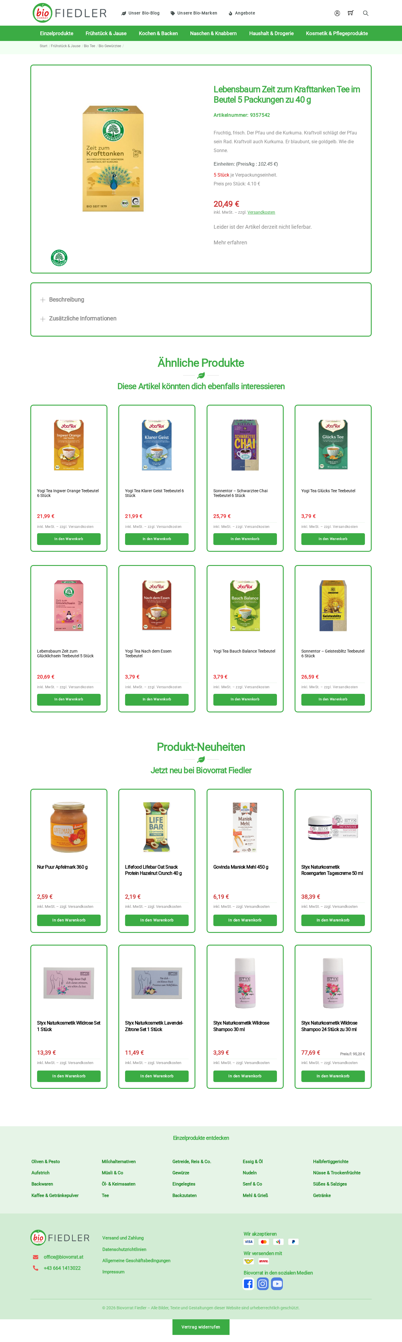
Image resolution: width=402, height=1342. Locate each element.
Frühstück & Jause (106, 33)
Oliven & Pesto (45, 1161)
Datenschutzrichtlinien (124, 1249)
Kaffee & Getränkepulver (55, 1195)
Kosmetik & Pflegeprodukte (337, 33)
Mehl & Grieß (255, 1195)
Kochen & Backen (158, 33)
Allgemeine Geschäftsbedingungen (136, 1260)
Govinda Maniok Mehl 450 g (240, 867)
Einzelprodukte (56, 33)
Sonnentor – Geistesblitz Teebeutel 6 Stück (332, 653)
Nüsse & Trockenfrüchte (337, 1172)
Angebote (245, 13)
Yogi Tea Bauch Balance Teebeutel (244, 651)
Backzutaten (184, 1195)
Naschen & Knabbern (213, 33)
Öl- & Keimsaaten (118, 1184)
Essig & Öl (253, 1161)
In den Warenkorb (68, 920)
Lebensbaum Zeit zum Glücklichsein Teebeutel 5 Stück (65, 653)
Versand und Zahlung (123, 1238)
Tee (105, 1195)
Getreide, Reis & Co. (191, 1161)
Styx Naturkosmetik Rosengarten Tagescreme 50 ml (332, 870)
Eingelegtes (183, 1184)
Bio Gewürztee (110, 46)
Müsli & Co (112, 1172)
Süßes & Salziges (330, 1184)
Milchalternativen (119, 1161)
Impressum (113, 1272)
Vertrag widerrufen (201, 1327)
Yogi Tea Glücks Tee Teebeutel (328, 491)
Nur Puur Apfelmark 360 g (62, 867)
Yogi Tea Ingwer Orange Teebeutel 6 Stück (68, 493)
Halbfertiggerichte (330, 1161)
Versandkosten (261, 212)
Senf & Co (252, 1184)
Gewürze (180, 1172)
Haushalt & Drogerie (271, 33)
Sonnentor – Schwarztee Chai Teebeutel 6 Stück (240, 493)
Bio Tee (89, 46)
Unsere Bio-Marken (197, 13)
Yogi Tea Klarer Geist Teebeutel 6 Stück (154, 493)
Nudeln (250, 1172)
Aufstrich (40, 1172)
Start (43, 46)
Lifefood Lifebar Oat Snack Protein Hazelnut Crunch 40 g (153, 870)
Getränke (322, 1195)
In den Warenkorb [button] (68, 539)
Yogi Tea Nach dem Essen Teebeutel (148, 653)
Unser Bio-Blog (144, 13)
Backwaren (42, 1184)
